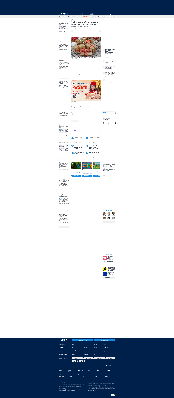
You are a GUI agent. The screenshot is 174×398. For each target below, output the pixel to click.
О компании (61, 347)
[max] (80, 361)
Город (73, 348)
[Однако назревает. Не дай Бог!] (72, 155)
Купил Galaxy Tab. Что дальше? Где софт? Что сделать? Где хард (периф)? (79, 147)
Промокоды (109, 254)
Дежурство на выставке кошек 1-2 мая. (94, 138)
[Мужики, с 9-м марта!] (87, 155)
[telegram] (73, 361)
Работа (95, 350)
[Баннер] (86, 16)
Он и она (95, 344)
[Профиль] (114, 14)
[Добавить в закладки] (72, 31)
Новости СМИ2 (73, 130)
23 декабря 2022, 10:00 (74, 28)
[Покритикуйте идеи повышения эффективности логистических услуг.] (87, 147)
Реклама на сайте (62, 344)
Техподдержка (61, 351)
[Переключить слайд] (99, 165)
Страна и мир (106, 347)
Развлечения (96, 351)
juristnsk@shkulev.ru (79, 389)
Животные (73, 353)
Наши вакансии (61, 350)
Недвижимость (86, 353)
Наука (85, 351)
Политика (95, 347)
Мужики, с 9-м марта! (94, 152)
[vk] (75, 361)
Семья (95, 354)
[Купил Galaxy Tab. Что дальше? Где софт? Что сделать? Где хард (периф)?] (72, 147)
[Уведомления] (112, 14)
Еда (72, 351)
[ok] (77, 361)
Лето (84, 348)
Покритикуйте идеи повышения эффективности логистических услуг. (93, 147)
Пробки (87, 14)
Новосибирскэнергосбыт (75, 120)
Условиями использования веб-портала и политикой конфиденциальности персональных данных (100, 387)
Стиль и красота (106, 345)
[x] (82, 361)
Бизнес (73, 345)
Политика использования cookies (92, 390)
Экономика (106, 350)
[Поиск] (110, 14)
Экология (105, 348)
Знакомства (109, 210)
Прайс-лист (61, 345)
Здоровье (73, 354)
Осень (95, 345)
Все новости (64, 20)
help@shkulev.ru (65, 390)
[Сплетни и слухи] (72, 140)
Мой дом (85, 350)
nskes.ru (72, 109)
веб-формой (73, 390)
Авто (73, 344)
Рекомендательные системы (91, 391)
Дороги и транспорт (75, 350)
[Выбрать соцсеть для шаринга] (100, 31)
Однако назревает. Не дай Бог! (79, 153)
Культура (85, 347)
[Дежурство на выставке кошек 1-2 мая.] (87, 140)
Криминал (85, 345)
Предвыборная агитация (63, 353)
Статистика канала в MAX (63, 354)
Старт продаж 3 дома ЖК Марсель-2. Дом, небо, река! (63, 113)
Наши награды (61, 348)
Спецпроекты (106, 351)
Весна (73, 347)
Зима (84, 344)
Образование (86, 354)
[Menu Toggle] (59, 14)
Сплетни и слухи (78, 137)
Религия (95, 353)
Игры (86, 161)
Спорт (105, 344)
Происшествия (96, 348)
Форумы (86, 135)
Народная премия (107, 353)
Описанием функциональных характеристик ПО (94, 386)
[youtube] (85, 361)
